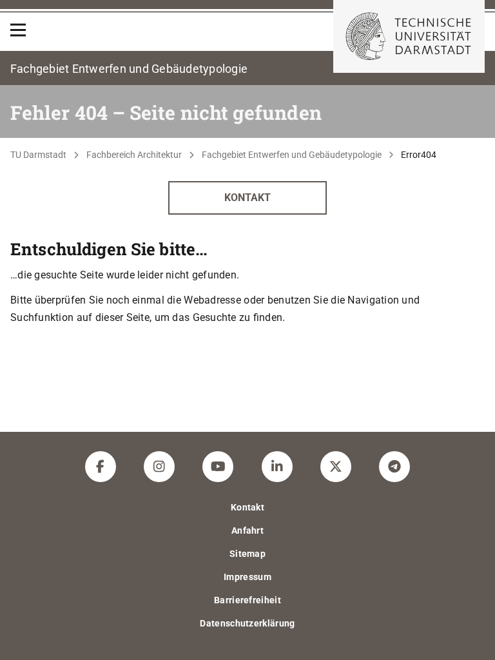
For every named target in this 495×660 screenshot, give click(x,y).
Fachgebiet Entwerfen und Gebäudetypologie (292, 155)
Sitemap (247, 553)
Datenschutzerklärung (247, 623)
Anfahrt (247, 530)
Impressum (247, 577)
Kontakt (247, 197)
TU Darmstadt (38, 155)
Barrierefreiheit (247, 600)
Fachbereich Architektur (134, 155)
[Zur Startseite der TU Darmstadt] (409, 36)
